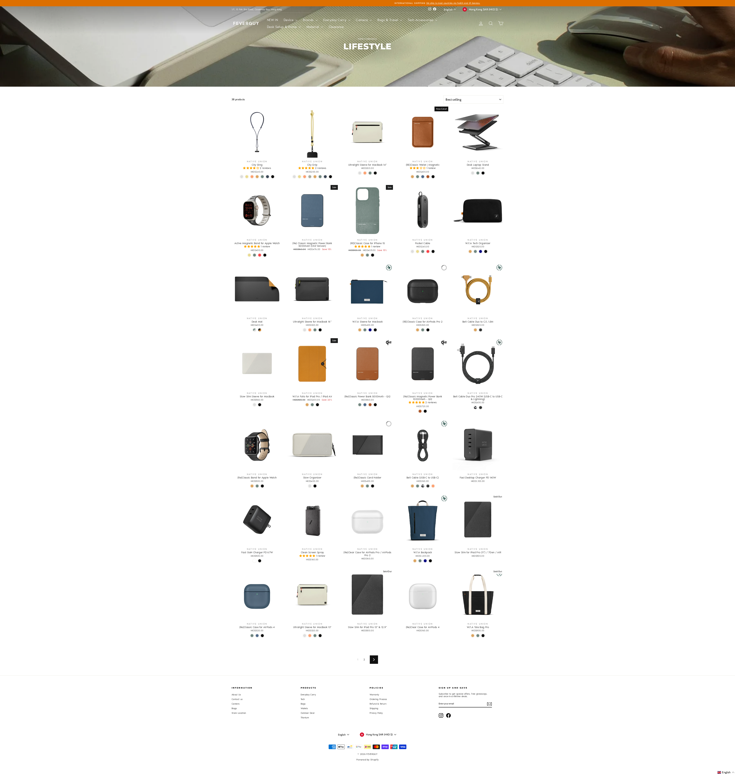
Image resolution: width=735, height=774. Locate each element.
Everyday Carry (335, 20)
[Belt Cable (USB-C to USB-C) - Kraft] (412, 486)
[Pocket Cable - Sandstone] (412, 251)
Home (360, 39)
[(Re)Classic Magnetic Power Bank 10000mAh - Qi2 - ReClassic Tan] (420, 411)
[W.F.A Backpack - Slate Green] (420, 561)
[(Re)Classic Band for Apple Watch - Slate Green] (257, 486)
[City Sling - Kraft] (257, 176)
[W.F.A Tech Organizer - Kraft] (470, 251)
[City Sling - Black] (272, 176)
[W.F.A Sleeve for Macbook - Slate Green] (365, 330)
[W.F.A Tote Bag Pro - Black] (483, 635)
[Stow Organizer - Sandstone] (310, 486)
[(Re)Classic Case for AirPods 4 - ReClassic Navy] (257, 635)
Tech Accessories (421, 20)
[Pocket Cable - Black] (433, 251)
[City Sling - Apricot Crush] (252, 176)
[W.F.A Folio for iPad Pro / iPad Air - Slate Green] (312, 405)
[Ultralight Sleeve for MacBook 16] (304, 330)
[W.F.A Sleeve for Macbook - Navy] (370, 330)
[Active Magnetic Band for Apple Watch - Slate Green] (254, 255)
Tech (303, 699)
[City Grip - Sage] (310, 176)
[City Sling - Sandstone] (241, 176)
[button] (251, 168)
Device (289, 20)
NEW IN (272, 20)
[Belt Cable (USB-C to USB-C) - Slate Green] (417, 486)
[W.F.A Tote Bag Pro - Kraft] (472, 635)
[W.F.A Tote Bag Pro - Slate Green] (478, 635)
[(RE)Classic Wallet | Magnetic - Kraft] (412, 176)
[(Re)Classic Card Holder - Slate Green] (367, 486)
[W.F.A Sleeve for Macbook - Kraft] (360, 330)
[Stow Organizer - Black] (315, 486)
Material (313, 27)
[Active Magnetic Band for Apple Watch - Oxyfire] (259, 255)
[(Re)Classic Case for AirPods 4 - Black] (262, 635)
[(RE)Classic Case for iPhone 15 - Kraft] (362, 255)
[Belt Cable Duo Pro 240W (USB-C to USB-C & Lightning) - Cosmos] (480, 407)
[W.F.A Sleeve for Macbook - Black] (375, 330)
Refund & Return (378, 704)
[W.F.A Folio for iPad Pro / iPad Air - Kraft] (307, 405)
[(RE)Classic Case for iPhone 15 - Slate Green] (367, 255)
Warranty (374, 694)
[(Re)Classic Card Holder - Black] (372, 486)
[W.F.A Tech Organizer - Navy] (480, 251)
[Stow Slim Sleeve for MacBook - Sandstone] (254, 405)
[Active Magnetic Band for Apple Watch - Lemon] (249, 255)
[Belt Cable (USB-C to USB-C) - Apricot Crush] (433, 486)
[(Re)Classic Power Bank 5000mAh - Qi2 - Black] (375, 405)
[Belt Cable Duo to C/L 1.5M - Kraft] (475, 330)
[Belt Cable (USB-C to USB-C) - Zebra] (423, 486)
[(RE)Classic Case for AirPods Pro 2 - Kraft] (417, 330)
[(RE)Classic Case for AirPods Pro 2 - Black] (428, 330)
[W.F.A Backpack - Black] (430, 561)
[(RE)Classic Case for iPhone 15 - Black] (372, 255)
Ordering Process (378, 699)
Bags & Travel (388, 20)
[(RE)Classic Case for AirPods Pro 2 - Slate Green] (423, 330)
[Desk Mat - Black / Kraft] (259, 330)
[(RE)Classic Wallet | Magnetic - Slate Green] (417, 176)
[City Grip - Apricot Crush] (304, 176)
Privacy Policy (376, 713)
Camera (362, 20)
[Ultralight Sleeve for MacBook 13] (304, 635)
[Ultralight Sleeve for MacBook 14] (360, 173)
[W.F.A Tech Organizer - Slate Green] (475, 251)
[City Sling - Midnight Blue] (267, 176)
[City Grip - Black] (330, 176)
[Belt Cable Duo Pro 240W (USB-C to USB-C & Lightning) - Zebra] (475, 407)
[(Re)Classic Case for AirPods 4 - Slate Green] (252, 635)
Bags (303, 704)
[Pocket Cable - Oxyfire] (428, 251)
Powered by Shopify (367, 759)
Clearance (336, 27)
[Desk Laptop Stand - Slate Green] (478, 173)
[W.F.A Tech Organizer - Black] (486, 251)
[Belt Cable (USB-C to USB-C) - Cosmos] (428, 486)
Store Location (239, 713)
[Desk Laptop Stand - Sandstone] (472, 173)
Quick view (257, 153)
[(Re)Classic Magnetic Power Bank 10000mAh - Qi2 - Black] (425, 411)
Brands (308, 20)
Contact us (237, 699)
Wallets (304, 708)
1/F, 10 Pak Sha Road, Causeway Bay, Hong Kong (257, 9)
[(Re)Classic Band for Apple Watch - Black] (262, 486)
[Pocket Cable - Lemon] (417, 251)
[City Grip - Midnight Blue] (325, 176)
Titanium (305, 717)
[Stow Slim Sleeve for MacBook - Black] (259, 405)
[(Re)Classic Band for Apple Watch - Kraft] (252, 486)
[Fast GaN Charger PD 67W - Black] (259, 561)
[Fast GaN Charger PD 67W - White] (254, 561)
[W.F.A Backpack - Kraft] (415, 561)
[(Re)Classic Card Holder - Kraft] (362, 486)
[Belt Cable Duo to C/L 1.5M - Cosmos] (480, 330)
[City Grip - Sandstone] (294, 176)
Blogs (234, 708)
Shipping (374, 708)
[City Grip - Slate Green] (320, 176)
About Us (236, 694)
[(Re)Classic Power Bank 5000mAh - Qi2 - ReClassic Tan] (370, 405)
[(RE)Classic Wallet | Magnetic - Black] (433, 176)
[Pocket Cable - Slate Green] (423, 251)
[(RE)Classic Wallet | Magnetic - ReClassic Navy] (423, 176)
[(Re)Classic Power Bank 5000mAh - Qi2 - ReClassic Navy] (365, 405)
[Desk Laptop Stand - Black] (483, 173)
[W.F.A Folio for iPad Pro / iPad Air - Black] (317, 405)
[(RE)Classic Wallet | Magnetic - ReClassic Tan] (428, 176)
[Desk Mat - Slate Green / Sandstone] (254, 330)
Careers (235, 704)
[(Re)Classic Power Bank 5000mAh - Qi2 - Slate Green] (360, 405)
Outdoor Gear (308, 713)
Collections (370, 39)
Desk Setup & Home (282, 27)
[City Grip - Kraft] (315, 176)
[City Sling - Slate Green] (262, 176)
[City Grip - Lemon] (299, 176)
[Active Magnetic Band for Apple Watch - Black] (265, 255)
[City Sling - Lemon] (247, 176)
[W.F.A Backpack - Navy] (425, 561)
